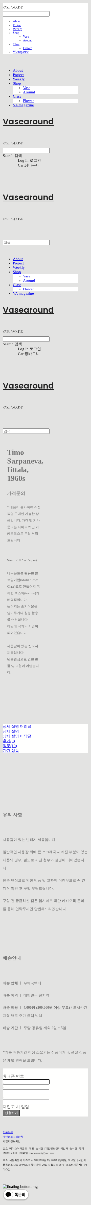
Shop (16, 33)
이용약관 (8, 1132)
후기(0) (9, 741)
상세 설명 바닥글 (17, 736)
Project (17, 25)
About (16, 21)
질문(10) (10, 746)
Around (27, 40)
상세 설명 (11, 731)
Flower (27, 48)
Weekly (17, 29)
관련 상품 (11, 751)
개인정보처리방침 (13, 1136)
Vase (26, 36)
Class (16, 44)
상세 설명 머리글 (17, 726)
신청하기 (11, 1112)
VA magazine (21, 52)
